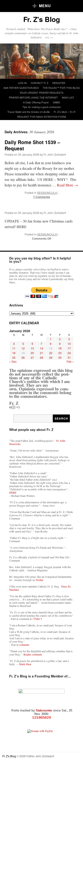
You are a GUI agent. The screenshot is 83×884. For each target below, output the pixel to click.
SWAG (56, 102)
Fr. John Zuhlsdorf (55, 154)
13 (32, 348)
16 (60, 348)
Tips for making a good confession (41, 107)
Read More (67, 184)
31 (69, 357)
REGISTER (58, 83)
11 (13, 348)
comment (24, 644)
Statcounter (44, 710)
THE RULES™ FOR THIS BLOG (61, 88)
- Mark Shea (24, 664)
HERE (12, 492)
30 (60, 357)
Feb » (70, 361)
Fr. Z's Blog (41, 19)
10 (69, 344)
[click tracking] (41, 718)
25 (13, 357)
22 (50, 353)
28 (41, 357)
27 (32, 357)
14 (41, 348)
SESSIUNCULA (47, 193)
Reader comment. (33, 654)
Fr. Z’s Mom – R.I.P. (65, 112)
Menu (45, 5)
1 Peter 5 (37, 619)
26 (23, 357)
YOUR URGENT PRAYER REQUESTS (41, 92)
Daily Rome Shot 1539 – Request (32, 145)
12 (23, 348)
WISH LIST (68, 97)
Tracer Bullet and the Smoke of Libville (28, 112)
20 (32, 353)
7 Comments (41, 197)
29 (50, 357)
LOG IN (22, 83)
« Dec (13, 361)
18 (13, 353)
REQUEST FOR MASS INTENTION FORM (41, 116)
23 (60, 353)
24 (69, 353)
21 (41, 353)
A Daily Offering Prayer (36, 102)
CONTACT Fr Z (39, 83)
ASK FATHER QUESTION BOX (21, 88)
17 (69, 348)
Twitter (39, 580)
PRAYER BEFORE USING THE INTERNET (33, 97)
